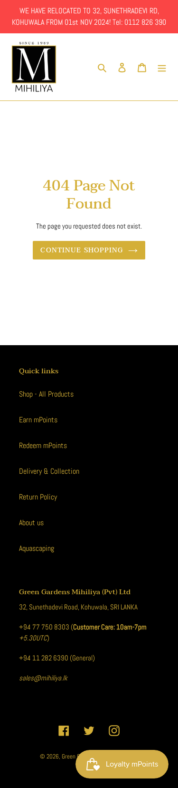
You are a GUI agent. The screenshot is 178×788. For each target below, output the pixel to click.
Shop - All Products (46, 394)
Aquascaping (36, 548)
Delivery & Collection (49, 471)
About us (31, 523)
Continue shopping (81, 250)
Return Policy (38, 497)
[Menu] (162, 67)
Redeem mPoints (43, 445)
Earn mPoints (38, 420)
